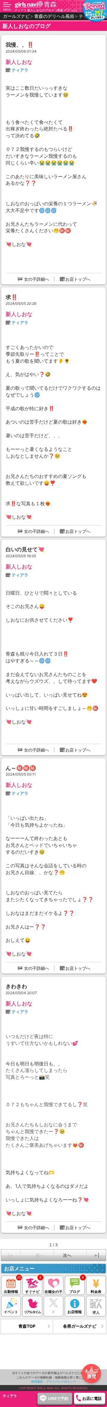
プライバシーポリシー (61, 1381)
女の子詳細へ (36, 279)
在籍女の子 (53, 1291)
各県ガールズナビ (79, 1326)
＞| (96, 1255)
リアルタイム (32, 1312)
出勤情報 (11, 1291)
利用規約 (37, 1381)
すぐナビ (32, 1291)
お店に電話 (92, 1398)
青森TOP (26, 1326)
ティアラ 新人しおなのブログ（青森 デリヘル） (47, 10)
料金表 (96, 1291)
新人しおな (19, 62)
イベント (11, 1312)
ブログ (74, 1291)
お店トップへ (77, 279)
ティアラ (20, 69)
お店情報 (74, 1312)
